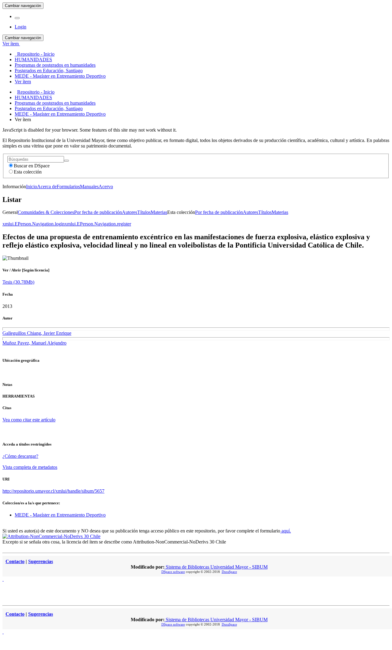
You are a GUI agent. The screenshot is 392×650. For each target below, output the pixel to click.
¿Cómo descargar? (20, 456)
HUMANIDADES (33, 97)
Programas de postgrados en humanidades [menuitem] (55, 65)
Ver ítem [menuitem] (23, 81)
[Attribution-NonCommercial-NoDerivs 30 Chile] (51, 536)
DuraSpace (229, 571)
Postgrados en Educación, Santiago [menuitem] (49, 70)
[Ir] (66, 161)
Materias (159, 212)
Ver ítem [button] (11, 43)
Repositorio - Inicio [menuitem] (35, 54)
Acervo (106, 186)
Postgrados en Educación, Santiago (49, 108)
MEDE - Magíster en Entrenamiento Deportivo (60, 114)
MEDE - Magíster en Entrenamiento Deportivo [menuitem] (60, 76)
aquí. (285, 530)
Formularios (68, 186)
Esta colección (28, 171)
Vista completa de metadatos (29, 467)
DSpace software (173, 571)
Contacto (15, 561)
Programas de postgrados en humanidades (55, 103)
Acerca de (47, 186)
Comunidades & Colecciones (46, 212)
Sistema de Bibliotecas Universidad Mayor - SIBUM (216, 567)
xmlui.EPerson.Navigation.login (33, 223)
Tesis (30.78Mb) (18, 282)
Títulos (144, 212)
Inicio (31, 186)
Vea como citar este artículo (28, 419)
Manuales (89, 186)
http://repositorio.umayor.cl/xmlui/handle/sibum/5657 (53, 491)
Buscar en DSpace (32, 165)
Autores (129, 212)
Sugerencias (40, 561)
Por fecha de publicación (98, 212)
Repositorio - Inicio (36, 92)
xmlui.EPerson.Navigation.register (98, 223)
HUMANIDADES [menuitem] (33, 59)
